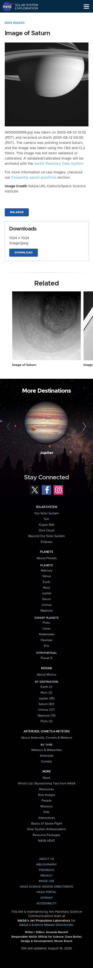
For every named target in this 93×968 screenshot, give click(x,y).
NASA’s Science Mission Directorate (46, 925)
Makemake (46, 634)
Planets (46, 551)
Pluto (46, 622)
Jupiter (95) (46, 698)
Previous (9, 427)
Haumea (46, 640)
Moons (46, 668)
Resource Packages (46, 835)
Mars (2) (46, 692)
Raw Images (15, 22)
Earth (46, 582)
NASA (6, 6)
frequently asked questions (33, 177)
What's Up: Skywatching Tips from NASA (46, 783)
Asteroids (46, 755)
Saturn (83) (46, 704)
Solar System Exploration (24, 6)
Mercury (46, 570)
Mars (46, 587)
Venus (46, 576)
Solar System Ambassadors (46, 829)
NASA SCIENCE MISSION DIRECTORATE (46, 886)
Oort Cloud (46, 530)
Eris (46, 645)
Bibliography (46, 864)
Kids (46, 812)
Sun (46, 519)
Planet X (46, 658)
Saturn (46, 599)
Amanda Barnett (57, 932)
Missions (46, 806)
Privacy (46, 875)
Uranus (46, 604)
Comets (46, 761)
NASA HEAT (46, 840)
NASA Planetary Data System (58, 163)
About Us (46, 859)
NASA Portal (46, 892)
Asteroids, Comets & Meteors (46, 731)
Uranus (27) (46, 709)
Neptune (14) (47, 715)
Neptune (46, 610)
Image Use (46, 881)
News (46, 777)
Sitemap (46, 897)
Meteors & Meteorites (46, 750)
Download (23, 252)
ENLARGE (17, 212)
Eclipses (46, 542)
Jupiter (46, 453)
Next (83, 427)
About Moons (46, 674)
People (46, 800)
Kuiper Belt (46, 524)
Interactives (46, 817)
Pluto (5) (46, 721)
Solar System (46, 507)
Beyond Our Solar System (46, 536)
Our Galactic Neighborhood (24, 16)
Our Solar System (46, 513)
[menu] (86, 6)
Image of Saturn (24, 365)
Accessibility (46, 903)
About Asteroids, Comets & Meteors (46, 737)
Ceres (47, 628)
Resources (46, 789)
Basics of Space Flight (46, 823)
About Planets (47, 558)
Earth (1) (46, 687)
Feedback (46, 870)
